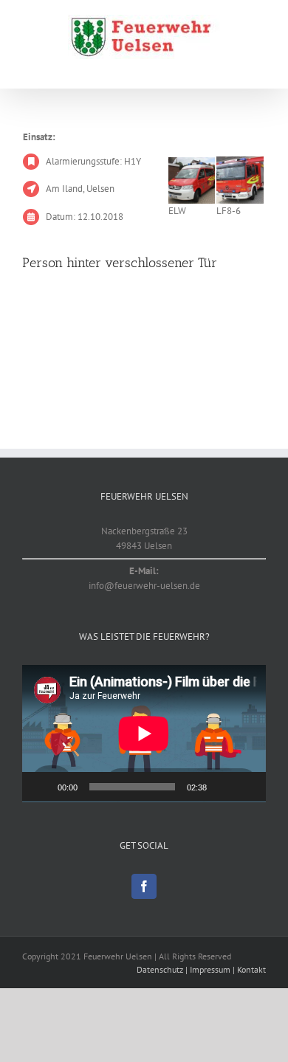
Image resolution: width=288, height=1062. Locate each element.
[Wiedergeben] (41, 786)
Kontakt (251, 969)
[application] (144, 733)
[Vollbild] (246, 786)
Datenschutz (160, 969)
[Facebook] (144, 886)
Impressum (210, 969)
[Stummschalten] (223, 786)
